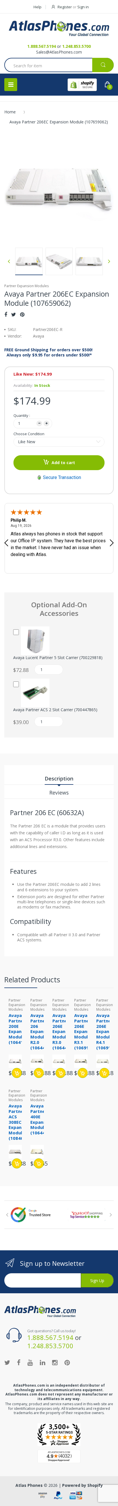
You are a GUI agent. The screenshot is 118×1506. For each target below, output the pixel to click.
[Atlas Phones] (59, 28)
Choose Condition (28, 433)
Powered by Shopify (82, 1485)
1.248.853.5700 (76, 46)
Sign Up (97, 1280)
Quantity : (21, 415)
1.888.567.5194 (41, 46)
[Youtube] (30, 1362)
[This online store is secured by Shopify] (82, 84)
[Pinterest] (22, 314)
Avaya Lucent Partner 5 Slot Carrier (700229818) (58, 657)
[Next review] (111, 543)
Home (10, 112)
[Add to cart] (17, 1073)
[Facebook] (5, 314)
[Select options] (61, 1073)
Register (65, 6)
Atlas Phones (29, 1485)
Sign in (83, 6)
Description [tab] (59, 778)
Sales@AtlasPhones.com (59, 52)
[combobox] (59, 65)
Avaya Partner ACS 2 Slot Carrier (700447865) (55, 709)
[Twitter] (13, 314)
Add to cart (63, 462)
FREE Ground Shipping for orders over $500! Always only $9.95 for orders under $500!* (48, 352)
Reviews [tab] (59, 792)
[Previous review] (6, 543)
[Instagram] (55, 1362)
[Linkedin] (42, 1362)
